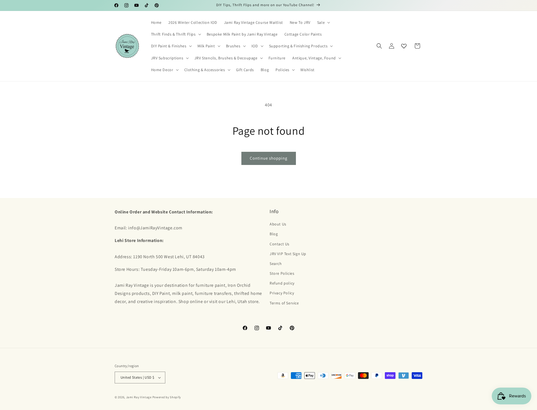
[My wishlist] (404, 46)
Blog (274, 233)
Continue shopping (269, 158)
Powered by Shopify (166, 397)
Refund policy (282, 283)
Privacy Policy (282, 292)
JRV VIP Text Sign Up (288, 253)
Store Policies (282, 273)
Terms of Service (284, 303)
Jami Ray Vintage (139, 397)
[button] (323, 22)
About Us (278, 224)
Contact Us (279, 243)
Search (276, 263)
